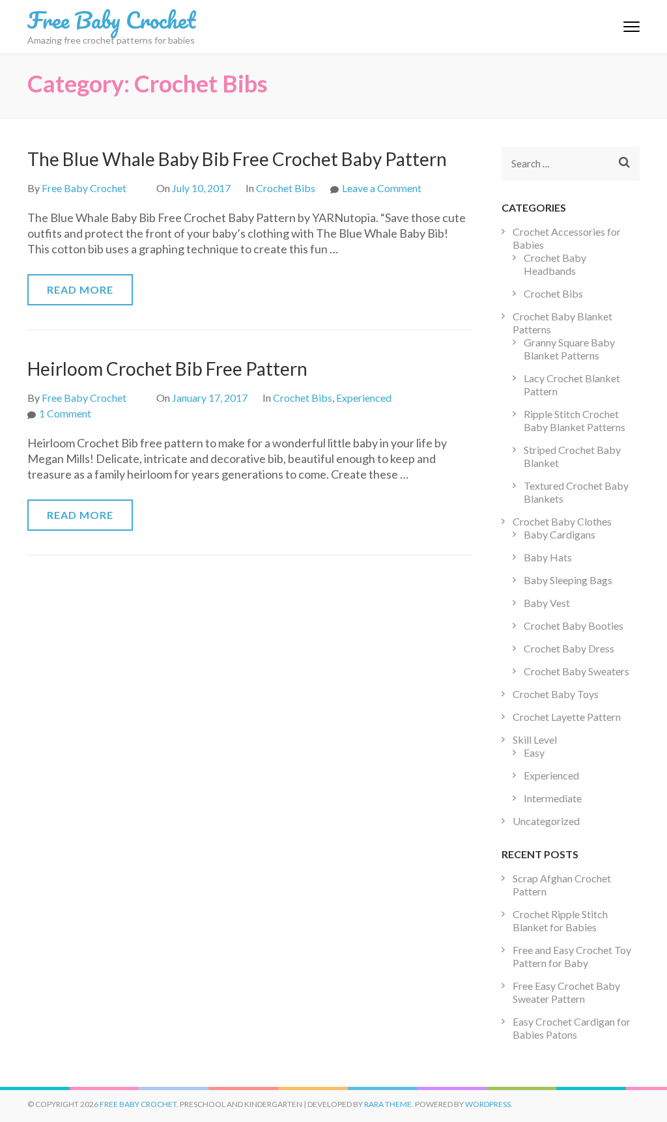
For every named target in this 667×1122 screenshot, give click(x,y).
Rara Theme (388, 1104)
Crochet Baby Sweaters (576, 671)
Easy (534, 752)
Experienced (363, 397)
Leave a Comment (381, 188)
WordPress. (489, 1104)
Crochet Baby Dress (569, 648)
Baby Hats (548, 557)
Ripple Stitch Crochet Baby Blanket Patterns (574, 420)
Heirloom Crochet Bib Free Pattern (167, 369)
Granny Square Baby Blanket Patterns (569, 348)
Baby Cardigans (559, 534)
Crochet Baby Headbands (555, 264)
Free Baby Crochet (111, 19)
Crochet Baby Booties (573, 625)
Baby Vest (547, 602)
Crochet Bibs (285, 188)
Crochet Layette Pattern (567, 716)
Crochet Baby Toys (556, 694)
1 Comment (65, 413)
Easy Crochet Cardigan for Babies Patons (572, 1028)
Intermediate (553, 798)
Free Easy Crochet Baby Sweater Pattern (566, 992)
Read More (80, 289)
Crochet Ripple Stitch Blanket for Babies (560, 920)
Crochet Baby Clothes (562, 521)
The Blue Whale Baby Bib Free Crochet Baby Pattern (237, 159)
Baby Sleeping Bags (568, 580)
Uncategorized (546, 821)
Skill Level (535, 739)
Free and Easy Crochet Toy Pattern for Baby (572, 956)
